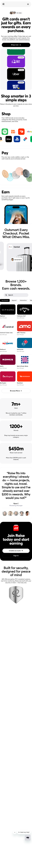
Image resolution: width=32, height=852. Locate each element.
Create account (15, 551)
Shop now (14, 45)
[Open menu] (28, 4)
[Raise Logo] (3, 4)
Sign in (16, 555)
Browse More (15, 391)
